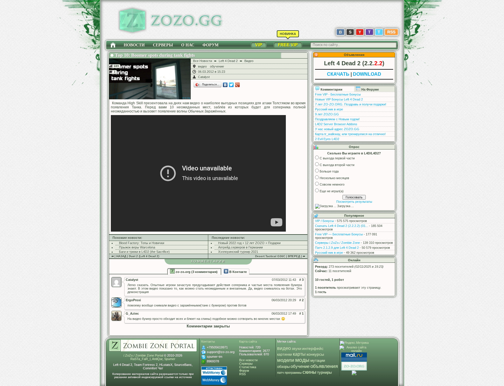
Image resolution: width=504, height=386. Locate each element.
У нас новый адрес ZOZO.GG (337, 129)
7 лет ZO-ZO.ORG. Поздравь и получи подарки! (350, 104)
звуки (296, 348)
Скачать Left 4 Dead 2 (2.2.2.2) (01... (341, 226)
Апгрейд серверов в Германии (240, 247)
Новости (134, 45)
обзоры (283, 367)
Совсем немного (332, 184)
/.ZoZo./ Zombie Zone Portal (143, 355)
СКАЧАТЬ (338, 74)
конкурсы (315, 354)
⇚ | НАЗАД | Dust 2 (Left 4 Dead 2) (135, 256)
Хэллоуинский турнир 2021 (238, 251)
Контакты (208, 341)
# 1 (301, 313)
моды (302, 360)
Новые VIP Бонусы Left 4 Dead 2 (339, 99)
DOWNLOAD (367, 74)
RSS (391, 32)
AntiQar (157, 359)
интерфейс (312, 348)
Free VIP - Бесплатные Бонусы (338, 94)
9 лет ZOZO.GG (327, 114)
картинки (284, 354)
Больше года (329, 171)
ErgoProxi (133, 300)
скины (309, 372)
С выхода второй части (337, 165)
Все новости (248, 360)
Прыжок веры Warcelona (137, 247)
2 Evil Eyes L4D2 (327, 139)
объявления (324, 366)
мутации (317, 361)
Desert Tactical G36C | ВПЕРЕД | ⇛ (280, 256)
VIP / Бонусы (324, 221)
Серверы (163, 45)
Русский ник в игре (329, 109)
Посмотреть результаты (354, 201)
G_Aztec (132, 313)
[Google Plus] (238, 85)
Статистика (247, 367)
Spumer (169, 359)
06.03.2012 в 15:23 (211, 71)
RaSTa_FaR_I (140, 359)
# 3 (301, 279)
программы (293, 372)
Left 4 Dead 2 (228, 61)
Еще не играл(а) (332, 191)
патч (280, 372)
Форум (210, 45)
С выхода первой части (337, 158)
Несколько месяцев (334, 178)
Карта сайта (248, 341)
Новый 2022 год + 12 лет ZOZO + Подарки (249, 243)
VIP (258, 44)
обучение (217, 66)
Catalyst (204, 77)
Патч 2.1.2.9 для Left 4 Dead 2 (337, 247)
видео (202, 66)
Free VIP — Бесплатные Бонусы (339, 234)
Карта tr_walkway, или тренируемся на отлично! (350, 134)
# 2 (301, 300)
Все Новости (202, 61)
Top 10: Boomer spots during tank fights (155, 55)
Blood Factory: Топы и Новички (141, 243)
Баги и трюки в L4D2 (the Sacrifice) (144, 251)
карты (299, 354)
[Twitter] (231, 85)
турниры (324, 372)
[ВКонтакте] (225, 85)
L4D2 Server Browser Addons (336, 124)
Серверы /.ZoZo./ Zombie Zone (337, 242)
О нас (187, 45)
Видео (248, 61)
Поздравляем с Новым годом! (337, 119)
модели (285, 360)
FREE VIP (288, 44)
